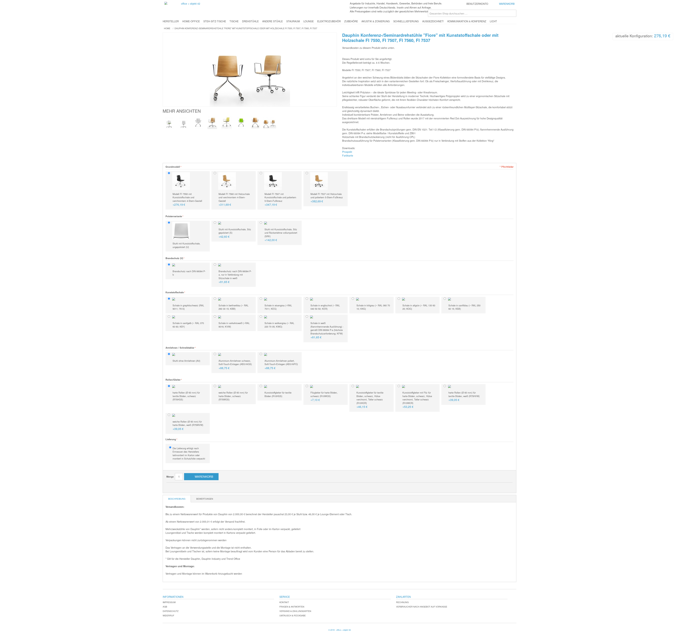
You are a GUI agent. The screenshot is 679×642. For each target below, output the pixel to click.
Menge (170, 476)
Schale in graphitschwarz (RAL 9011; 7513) (188, 307)
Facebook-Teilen (179, 486)
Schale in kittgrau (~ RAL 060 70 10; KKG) (373, 307)
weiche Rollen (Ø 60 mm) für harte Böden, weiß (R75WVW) (188, 425)
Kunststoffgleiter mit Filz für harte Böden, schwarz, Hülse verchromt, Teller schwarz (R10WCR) (417, 400)
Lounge (308, 21)
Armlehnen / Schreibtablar (180, 347)
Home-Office (191, 21)
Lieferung (171, 439)
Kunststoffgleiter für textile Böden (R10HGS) (278, 394)
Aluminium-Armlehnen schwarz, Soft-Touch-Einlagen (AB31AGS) (235, 364)
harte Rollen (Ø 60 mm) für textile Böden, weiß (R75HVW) (464, 396)
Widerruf (168, 615)
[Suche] (512, 13)
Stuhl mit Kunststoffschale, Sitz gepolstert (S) (235, 233)
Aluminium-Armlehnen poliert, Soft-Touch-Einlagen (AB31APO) (281, 364)
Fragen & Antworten (291, 606)
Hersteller (171, 21)
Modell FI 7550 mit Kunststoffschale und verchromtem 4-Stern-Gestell (187, 199)
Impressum (169, 602)
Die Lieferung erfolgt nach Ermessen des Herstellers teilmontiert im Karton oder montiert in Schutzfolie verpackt (189, 453)
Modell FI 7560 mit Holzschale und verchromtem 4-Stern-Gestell (234, 199)
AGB (165, 606)
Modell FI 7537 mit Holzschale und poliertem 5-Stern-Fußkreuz (327, 197)
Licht (493, 21)
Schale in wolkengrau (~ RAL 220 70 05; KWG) (279, 324)
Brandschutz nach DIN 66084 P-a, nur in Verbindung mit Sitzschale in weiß (235, 277)
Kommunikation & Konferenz (466, 21)
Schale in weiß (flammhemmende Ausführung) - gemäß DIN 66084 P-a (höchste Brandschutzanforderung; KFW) (327, 330)
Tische (234, 21)
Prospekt (347, 152)
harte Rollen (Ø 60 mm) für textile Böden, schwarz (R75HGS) (186, 396)
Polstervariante (174, 216)
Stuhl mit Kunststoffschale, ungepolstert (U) (186, 245)
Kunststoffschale (175, 292)
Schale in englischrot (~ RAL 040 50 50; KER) (325, 307)
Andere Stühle (272, 21)
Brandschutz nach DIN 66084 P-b (189, 273)
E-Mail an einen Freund (172, 486)
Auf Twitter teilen (186, 486)
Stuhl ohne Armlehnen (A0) (186, 360)
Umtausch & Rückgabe (292, 615)
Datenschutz (170, 610)
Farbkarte (347, 155)
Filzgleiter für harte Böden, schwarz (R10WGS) (324, 396)
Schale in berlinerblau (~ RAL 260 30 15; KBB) (233, 307)
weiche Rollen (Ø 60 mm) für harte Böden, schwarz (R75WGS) (233, 396)
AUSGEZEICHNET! (433, 21)
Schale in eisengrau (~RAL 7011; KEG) (278, 307)
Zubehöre (351, 21)
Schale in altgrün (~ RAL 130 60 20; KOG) (418, 307)
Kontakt (284, 602)
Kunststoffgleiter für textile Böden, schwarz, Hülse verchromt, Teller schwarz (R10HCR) (369, 400)
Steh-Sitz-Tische (214, 21)
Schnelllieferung (406, 21)
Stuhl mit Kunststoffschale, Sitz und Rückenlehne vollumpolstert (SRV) (281, 235)
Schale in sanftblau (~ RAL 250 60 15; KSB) (464, 307)
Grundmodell (173, 166)
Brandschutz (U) (174, 258)
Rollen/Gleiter (173, 379)
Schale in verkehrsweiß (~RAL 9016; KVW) (234, 324)
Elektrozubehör (329, 21)
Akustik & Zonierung (375, 21)
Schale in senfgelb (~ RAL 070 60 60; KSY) (188, 324)
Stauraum (293, 21)
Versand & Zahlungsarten (295, 610)
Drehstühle (250, 21)
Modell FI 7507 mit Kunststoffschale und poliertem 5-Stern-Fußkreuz (280, 199)
